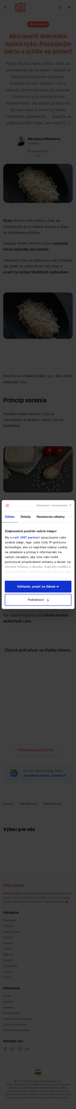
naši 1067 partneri (26, 537)
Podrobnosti (36, 599)
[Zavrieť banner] (54, 505)
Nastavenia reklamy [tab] (50, 516)
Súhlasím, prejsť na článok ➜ (38, 586)
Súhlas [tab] (10, 516)
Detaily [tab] (26, 516)
